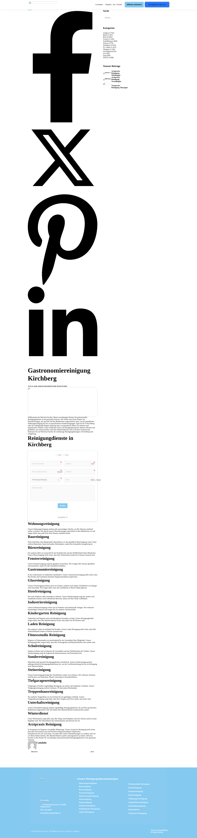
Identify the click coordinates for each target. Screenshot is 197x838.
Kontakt (119, 4)
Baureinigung (82, 542)
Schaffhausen (108, 41)
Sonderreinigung (81, 662)
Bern (30, 10)
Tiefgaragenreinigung (36, 688)
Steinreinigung (38, 675)
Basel (105, 35)
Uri (104, 53)
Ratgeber (108, 4)
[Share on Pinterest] (62, 285)
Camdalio (41, 386)
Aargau (105, 33)
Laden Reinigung (73, 629)
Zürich (105, 58)
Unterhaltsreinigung (40, 708)
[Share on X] (62, 192)
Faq (114, 4)
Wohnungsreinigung (40, 529)
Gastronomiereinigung (76, 575)
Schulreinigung (33, 653)
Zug (104, 56)
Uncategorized (108, 51)
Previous (34, 751)
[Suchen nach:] (115, 18)
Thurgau (106, 49)
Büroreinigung (38, 555)
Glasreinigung (38, 586)
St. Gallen (106, 47)
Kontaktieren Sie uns (35, 734)
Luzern (105, 39)
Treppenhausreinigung (36, 699)
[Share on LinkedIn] (62, 366)
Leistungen (99, 4)
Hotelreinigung (72, 597)
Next (92, 751)
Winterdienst (37, 719)
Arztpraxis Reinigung (78, 730)
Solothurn (106, 45)
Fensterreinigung (39, 564)
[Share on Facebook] (62, 122)
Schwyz (106, 43)
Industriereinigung (40, 608)
